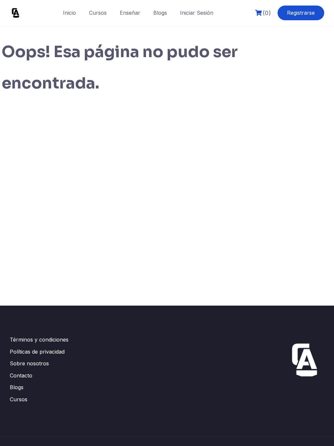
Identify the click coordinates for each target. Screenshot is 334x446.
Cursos (98, 12)
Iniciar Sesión (196, 12)
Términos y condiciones (39, 339)
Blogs (160, 12)
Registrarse (301, 12)
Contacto (21, 375)
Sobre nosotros (29, 363)
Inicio (69, 12)
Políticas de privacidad (37, 351)
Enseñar (130, 12)
